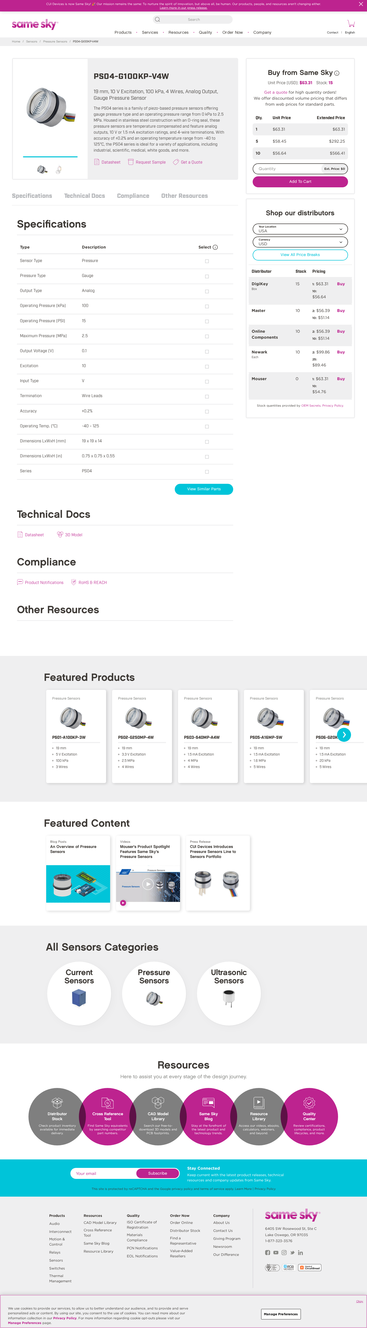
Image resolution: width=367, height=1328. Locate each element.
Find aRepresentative (183, 1240)
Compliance (133, 195)
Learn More (243, 1189)
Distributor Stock (185, 1231)
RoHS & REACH (93, 582)
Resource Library (98, 1251)
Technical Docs (84, 195)
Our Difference (226, 1255)
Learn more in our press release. (183, 7)
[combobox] (193, 19)
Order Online (181, 1223)
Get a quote (275, 92)
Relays (54, 1252)
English (350, 32)
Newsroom (222, 1247)
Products (123, 32)
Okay (359, 1301)
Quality (205, 32)
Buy (341, 283)
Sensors (31, 41)
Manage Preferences (24, 1323)
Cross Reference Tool (98, 1232)
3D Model (73, 534)
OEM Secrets (311, 405)
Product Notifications (44, 582)
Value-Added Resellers (181, 1253)
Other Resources (184, 195)
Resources (178, 32)
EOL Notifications (142, 1256)
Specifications (32, 195)
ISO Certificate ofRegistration (142, 1224)
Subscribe (157, 1173)
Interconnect (60, 1232)
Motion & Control (57, 1241)
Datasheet (111, 161)
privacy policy (182, 1189)
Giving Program (226, 1239)
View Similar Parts (204, 489)
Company (262, 32)
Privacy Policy (265, 1189)
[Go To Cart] (350, 24)
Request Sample (151, 161)
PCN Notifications (142, 1248)
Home (16, 41)
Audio (54, 1224)
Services (150, 32)
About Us (221, 1223)
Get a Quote (191, 161)
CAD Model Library (100, 1223)
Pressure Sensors (55, 41)
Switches (57, 1268)
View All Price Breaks (300, 255)
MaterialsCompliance (137, 1237)
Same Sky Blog (96, 1243)
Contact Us (223, 1231)
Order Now (232, 32)
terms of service (212, 1189)
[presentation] (344, 735)
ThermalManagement (60, 1278)
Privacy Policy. (333, 405)
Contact (332, 32)
